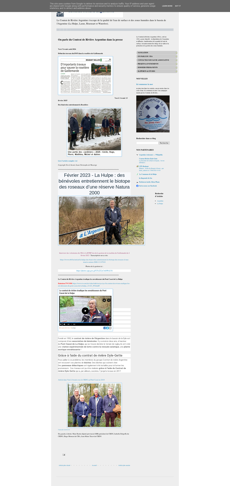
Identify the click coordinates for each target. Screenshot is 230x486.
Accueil (94, 465)
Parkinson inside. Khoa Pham (149, 182)
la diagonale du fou (145, 178)
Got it (178, 6)
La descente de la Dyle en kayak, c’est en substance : (151, 162)
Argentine (160, 201)
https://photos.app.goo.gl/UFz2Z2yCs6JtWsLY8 (94, 270)
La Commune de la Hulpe (148, 174)
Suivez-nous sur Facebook (148, 186)
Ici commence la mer (144, 84)
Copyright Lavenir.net (64, 430)
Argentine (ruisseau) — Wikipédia (151, 155)
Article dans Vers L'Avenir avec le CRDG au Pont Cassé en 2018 (81, 380)
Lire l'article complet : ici (68, 160)
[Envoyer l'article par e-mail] (63, 454)
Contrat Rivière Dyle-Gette (148, 158)
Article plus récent (64, 465)
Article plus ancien (124, 465)
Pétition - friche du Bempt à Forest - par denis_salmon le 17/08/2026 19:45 (151, 169)
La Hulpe (160, 203)
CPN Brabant (144, 166)
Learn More (167, 6)
